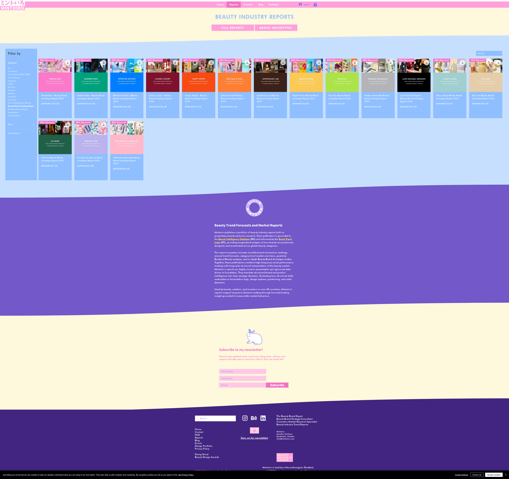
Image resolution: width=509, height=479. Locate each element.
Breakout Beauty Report (18, 109)
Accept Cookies (493, 474)
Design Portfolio (203, 446)
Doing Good (201, 454)
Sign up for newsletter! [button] (254, 437)
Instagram (12, 81)
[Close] (505, 475)
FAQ (197, 434)
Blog (197, 440)
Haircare (11, 90)
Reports (199, 437)
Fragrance (12, 97)
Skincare (11, 87)
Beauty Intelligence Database (234, 239)
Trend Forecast (14, 78)
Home (198, 429)
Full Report (12, 71)
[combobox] (489, 53)
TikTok (10, 84)
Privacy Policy (202, 448)
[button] (315, 4)
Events (198, 443)
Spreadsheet (13, 112)
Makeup (11, 93)
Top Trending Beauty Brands (19, 103)
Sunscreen (12, 100)
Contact (199, 432)
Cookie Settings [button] (461, 474)
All (9, 68)
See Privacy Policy (186, 474)
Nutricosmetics (14, 115)
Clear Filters (14, 133)
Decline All (477, 474)
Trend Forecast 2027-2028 (19, 74)
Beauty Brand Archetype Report (21, 106)
